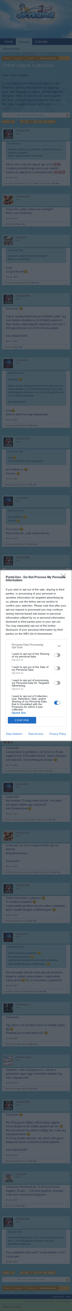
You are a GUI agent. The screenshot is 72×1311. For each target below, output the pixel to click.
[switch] (57, 655)
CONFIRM (22, 720)
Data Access (35, 733)
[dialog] (36, 655)
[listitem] (36, 646)
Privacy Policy (57, 733)
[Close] (64, 577)
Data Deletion (14, 733)
